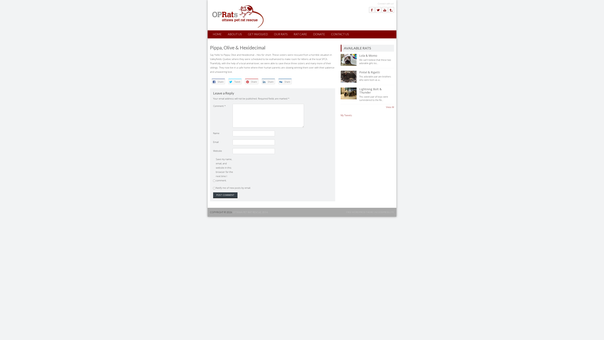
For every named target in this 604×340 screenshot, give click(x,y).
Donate (319, 34)
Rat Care (300, 34)
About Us (235, 34)
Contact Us (340, 34)
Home (217, 34)
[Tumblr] (391, 10)
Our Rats (281, 34)
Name (216, 133)
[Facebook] (372, 10)
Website (217, 150)
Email (216, 142)
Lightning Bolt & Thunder (370, 90)
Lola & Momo (368, 55)
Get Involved (258, 34)
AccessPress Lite (384, 212)
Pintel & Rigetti (369, 72)
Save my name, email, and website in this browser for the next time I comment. (224, 170)
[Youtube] (385, 10)
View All (390, 107)
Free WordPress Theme (359, 212)
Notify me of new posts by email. (233, 187)
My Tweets (346, 115)
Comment (219, 106)
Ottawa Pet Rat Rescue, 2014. (250, 212)
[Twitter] (378, 10)
